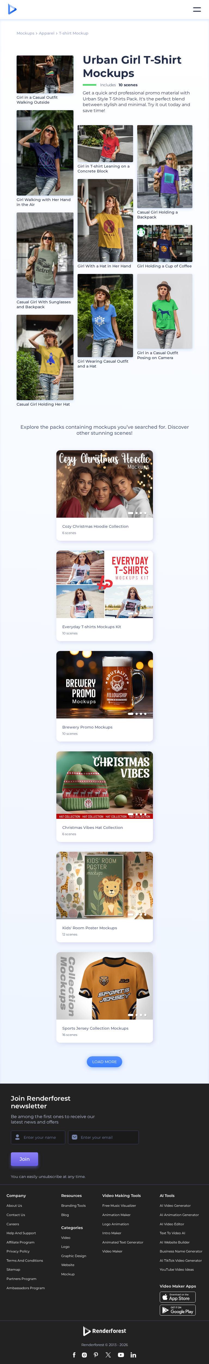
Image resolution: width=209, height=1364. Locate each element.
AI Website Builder (175, 1242)
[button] (130, 513)
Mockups (25, 33)
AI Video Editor (172, 1224)
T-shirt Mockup (73, 33)
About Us (14, 1205)
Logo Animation (115, 1224)
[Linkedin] (133, 1355)
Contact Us (16, 1215)
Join (25, 1159)
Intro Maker (111, 1233)
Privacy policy (18, 1251)
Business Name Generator (181, 1251)
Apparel (46, 33)
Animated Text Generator (122, 1242)
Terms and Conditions (25, 1260)
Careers (13, 1224)
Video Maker (112, 1251)
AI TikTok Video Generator (181, 1260)
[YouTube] (121, 1355)
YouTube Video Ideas (177, 1269)
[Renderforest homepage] (12, 10)
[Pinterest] (96, 1355)
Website (67, 1265)
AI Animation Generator (179, 1215)
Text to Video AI (172, 1233)
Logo (65, 1247)
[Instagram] (84, 1355)
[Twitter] (108, 1355)
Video (65, 1238)
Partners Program (21, 1279)
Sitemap (13, 1269)
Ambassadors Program (26, 1288)
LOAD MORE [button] (104, 1061)
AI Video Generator (175, 1205)
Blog (65, 1215)
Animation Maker (116, 1215)
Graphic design (73, 1256)
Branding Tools (73, 1205)
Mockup (68, 1274)
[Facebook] (74, 1355)
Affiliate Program (21, 1242)
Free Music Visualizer (119, 1205)
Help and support (21, 1233)
